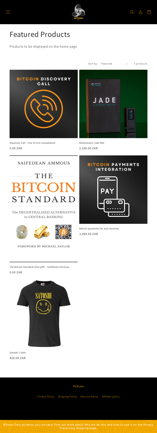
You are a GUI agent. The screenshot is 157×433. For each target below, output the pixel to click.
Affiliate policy (111, 396)
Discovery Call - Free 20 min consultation (33, 142)
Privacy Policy (46, 396)
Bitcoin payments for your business (99, 228)
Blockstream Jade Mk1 (92, 142)
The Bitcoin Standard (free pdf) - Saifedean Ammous (39, 267)
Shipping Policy (67, 396)
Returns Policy (89, 396)
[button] (8, 12)
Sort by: (92, 63)
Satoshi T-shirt (18, 352)
